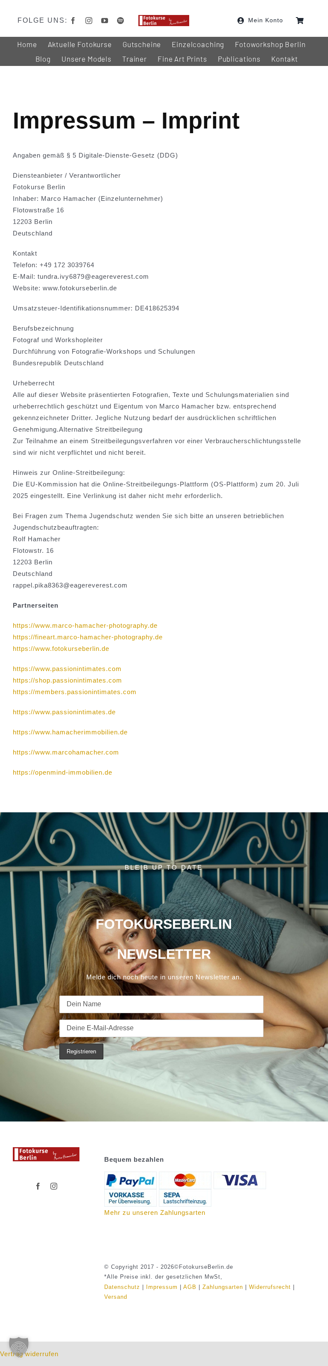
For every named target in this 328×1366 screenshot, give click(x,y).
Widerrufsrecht (270, 1287)
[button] (19, 1347)
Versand (115, 1297)
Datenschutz (122, 1287)
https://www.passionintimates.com (67, 668)
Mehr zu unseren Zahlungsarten (154, 1212)
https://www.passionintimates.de (64, 712)
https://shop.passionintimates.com (67, 680)
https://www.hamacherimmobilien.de (70, 732)
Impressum (162, 1287)
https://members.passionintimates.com (75, 691)
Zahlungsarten (222, 1287)
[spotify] (120, 20)
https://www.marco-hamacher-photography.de (85, 625)
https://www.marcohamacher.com (66, 752)
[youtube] (104, 20)
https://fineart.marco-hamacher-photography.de (88, 637)
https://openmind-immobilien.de (62, 772)
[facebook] (73, 20)
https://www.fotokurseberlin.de (61, 648)
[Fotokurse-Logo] (163, 18)
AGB (189, 1287)
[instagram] (89, 20)
